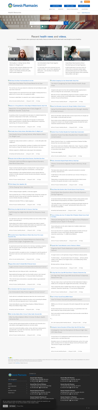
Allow (5, 406)
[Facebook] (81, 2)
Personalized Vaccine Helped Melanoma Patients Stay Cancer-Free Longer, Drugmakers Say (26, 240)
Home (78, 12)
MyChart (87, 1)
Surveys (60, 9)
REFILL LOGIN (70, 6)
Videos (45, 26)
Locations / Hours (12, 390)
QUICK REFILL (56, 6)
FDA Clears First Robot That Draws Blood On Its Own (26, 83)
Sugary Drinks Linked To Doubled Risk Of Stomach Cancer (28, 267)
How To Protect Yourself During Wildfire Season (66, 299)
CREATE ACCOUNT (84, 6)
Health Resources (72, 9)
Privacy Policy (11, 392)
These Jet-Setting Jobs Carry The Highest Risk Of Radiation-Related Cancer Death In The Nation (70, 221)
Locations (85, 9)
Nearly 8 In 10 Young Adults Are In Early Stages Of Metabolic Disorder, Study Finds (25, 110)
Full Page (38, 101)
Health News (36, 26)
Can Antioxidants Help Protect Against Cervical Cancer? (27, 292)
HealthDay (17, 363)
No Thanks (12, 406)
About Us (52, 9)
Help (9, 388)
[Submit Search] (66, 23)
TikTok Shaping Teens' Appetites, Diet (21, 187)
